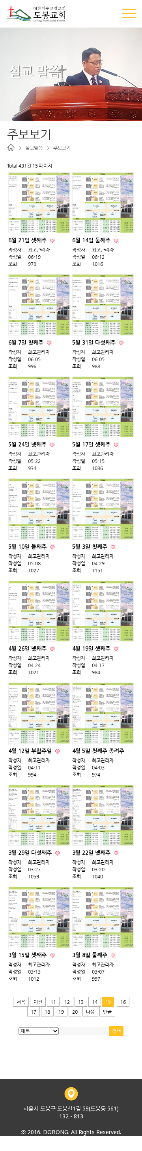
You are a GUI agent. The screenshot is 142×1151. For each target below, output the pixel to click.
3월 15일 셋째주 (28, 955)
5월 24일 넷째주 (28, 444)
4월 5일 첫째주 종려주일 (101, 751)
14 (94, 1002)
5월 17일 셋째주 (92, 444)
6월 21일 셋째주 (28, 240)
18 (47, 1012)
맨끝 (107, 1012)
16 (123, 1002)
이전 (38, 1002)
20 (75, 1012)
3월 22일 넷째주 (92, 853)
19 (61, 1012)
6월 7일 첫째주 (26, 342)
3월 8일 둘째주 (90, 955)
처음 (21, 1002)
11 (53, 1002)
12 (67, 1002)
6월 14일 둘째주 (92, 240)
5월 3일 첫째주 (90, 547)
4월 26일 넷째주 (28, 648)
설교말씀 (34, 148)
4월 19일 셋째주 (92, 648)
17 (33, 1012)
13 (81, 1002)
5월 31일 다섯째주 (94, 342)
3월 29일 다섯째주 (30, 853)
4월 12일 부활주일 (30, 751)
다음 (90, 1012)
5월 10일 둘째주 (28, 547)
